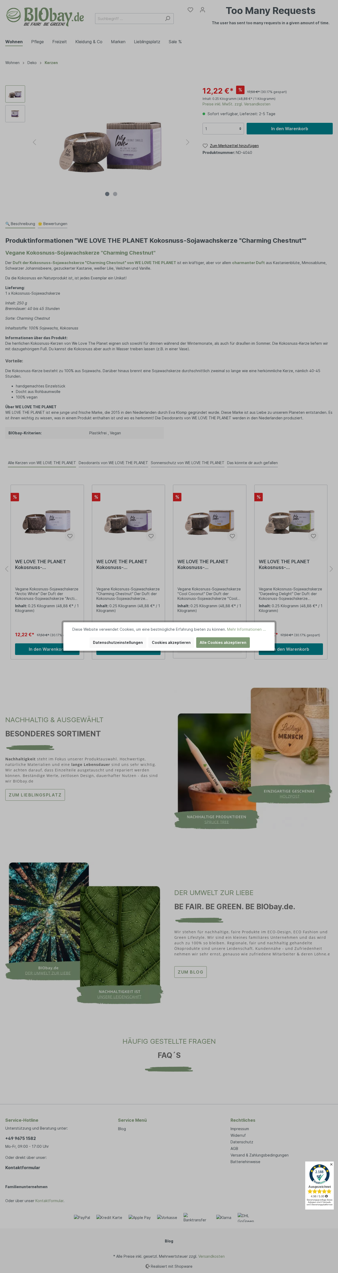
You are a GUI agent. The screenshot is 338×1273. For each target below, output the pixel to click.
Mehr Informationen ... (246, 629)
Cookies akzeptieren (171, 642)
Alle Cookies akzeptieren (223, 642)
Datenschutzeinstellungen (118, 642)
